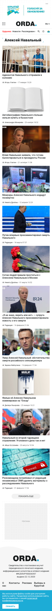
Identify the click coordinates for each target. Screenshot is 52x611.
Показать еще (26, 496)
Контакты (14, 583)
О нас (4, 584)
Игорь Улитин (10, 82)
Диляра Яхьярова (12, 405)
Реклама (27, 583)
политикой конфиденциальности (19, 599)
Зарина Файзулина (12, 365)
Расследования (29, 31)
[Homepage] (26, 23)
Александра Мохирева (14, 122)
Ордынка (6, 31)
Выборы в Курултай (39, 584)
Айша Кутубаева (11, 445)
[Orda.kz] (26, 562)
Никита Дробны (11, 202)
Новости (16, 31)
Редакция (9, 243)
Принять (10, 606)
